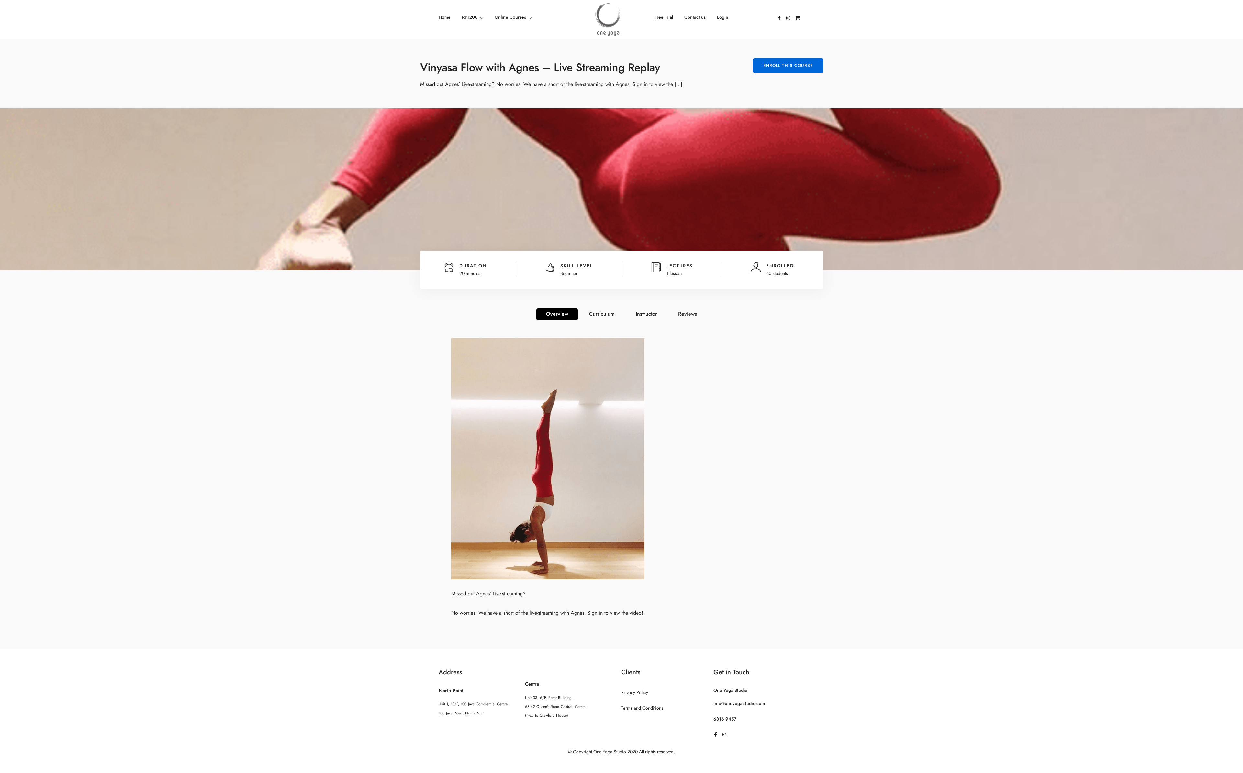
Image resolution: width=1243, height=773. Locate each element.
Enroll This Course (788, 66)
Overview (557, 314)
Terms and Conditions (642, 708)
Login (722, 17)
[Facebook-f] (779, 18)
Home (445, 17)
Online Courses (510, 17)
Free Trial (664, 17)
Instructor (646, 314)
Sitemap (621, 764)
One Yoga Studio (730, 690)
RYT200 (470, 17)
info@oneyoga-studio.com (739, 704)
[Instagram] (788, 18)
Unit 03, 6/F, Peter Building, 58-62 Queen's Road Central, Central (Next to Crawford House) (556, 706)
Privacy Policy (634, 693)
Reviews (687, 314)
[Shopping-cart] (797, 18)
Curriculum (602, 314)
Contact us (695, 17)
